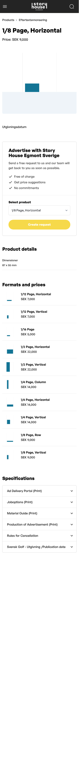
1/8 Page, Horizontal (26, 210)
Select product (19, 202)
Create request (39, 224)
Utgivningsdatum (14, 127)
